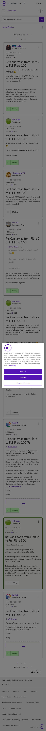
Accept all (23, 371)
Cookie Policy (12, 365)
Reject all (23, 377)
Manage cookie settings (23, 383)
